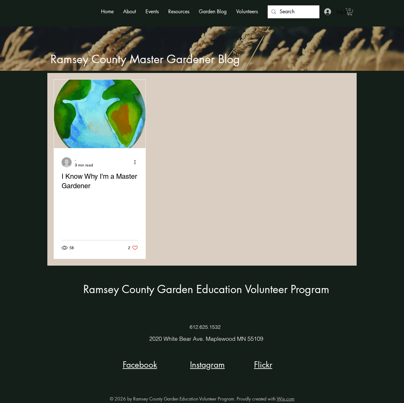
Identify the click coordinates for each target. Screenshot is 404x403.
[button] (129, 11)
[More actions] (137, 162)
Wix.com (285, 399)
